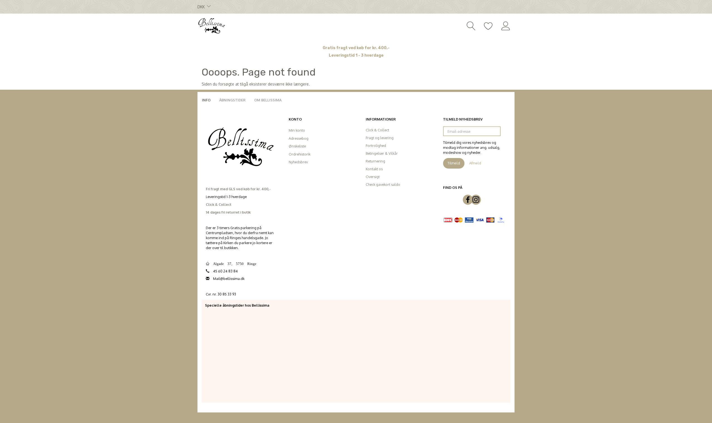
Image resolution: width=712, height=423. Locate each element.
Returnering (375, 161)
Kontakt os (374, 169)
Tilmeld (454, 163)
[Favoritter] (488, 25)
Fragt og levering (380, 138)
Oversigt (373, 176)
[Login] (506, 25)
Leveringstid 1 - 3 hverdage (356, 55)
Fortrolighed (376, 145)
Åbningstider (232, 100)
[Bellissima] (211, 25)
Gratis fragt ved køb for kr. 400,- (356, 48)
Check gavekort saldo (383, 184)
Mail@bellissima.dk (228, 278)
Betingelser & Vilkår (382, 153)
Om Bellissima (267, 100)
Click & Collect (377, 130)
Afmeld (475, 163)
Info (206, 100)
